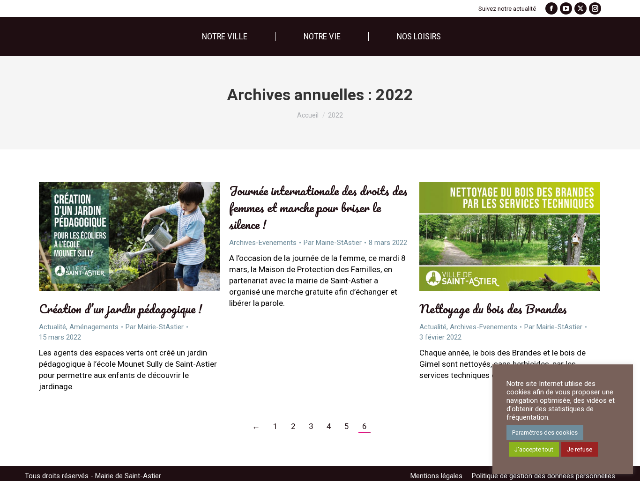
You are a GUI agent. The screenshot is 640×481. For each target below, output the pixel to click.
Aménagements (94, 327)
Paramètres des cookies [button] (545, 432)
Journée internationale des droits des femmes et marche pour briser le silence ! (318, 207)
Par (155, 327)
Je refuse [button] (579, 449)
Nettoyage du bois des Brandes (493, 308)
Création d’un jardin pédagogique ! (120, 308)
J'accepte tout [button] (533, 449)
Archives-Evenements (263, 242)
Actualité (52, 327)
